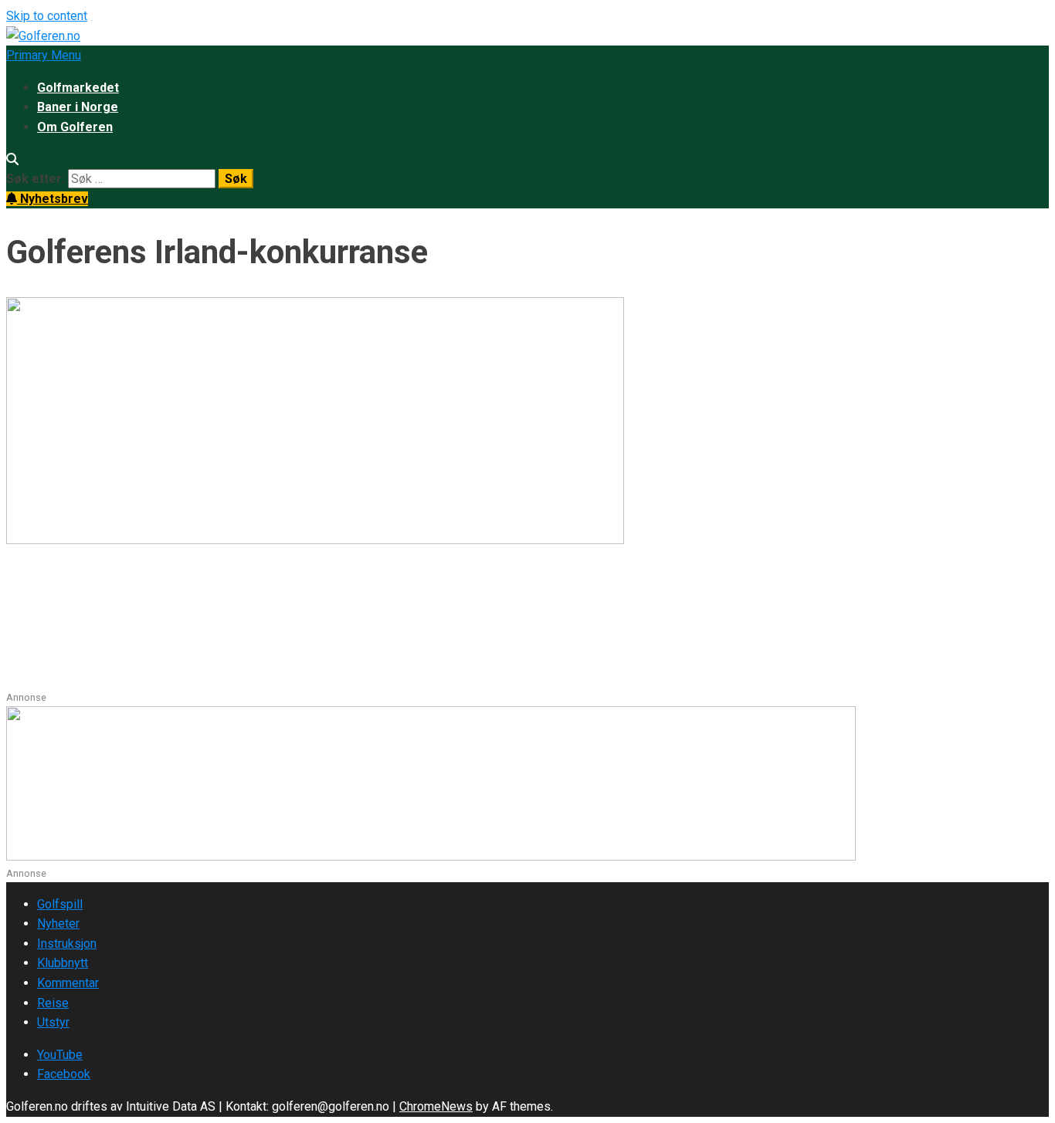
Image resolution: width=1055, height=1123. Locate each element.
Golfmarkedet (78, 87)
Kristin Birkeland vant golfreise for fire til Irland (268, 600)
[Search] (12, 159)
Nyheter (58, 923)
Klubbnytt (62, 963)
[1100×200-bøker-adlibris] (431, 856)
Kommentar (68, 983)
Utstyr (53, 1022)
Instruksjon (67, 943)
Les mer (30, 679)
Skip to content (46, 15)
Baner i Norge (77, 107)
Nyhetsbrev (52, 198)
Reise (53, 1003)
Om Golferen (75, 127)
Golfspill (60, 904)
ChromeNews (436, 1106)
